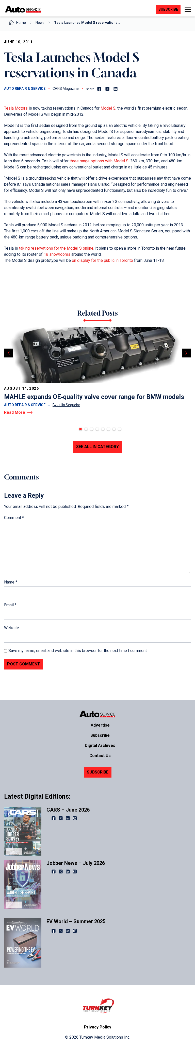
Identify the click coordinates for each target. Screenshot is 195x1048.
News (40, 23)
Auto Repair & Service (24, 89)
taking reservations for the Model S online (55, 248)
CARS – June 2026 (68, 810)
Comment (14, 517)
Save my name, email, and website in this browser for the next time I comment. (78, 650)
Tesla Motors (16, 108)
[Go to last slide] (8, 353)
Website (11, 627)
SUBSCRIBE (97, 772)
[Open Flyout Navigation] (188, 9)
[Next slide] (186, 353)
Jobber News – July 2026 (75, 863)
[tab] (80, 429)
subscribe (168, 9)
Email (10, 605)
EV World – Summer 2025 (75, 921)
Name (10, 582)
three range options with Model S (98, 161)
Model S (108, 108)
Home (21, 23)
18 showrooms (56, 254)
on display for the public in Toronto (102, 260)
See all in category (97, 446)
